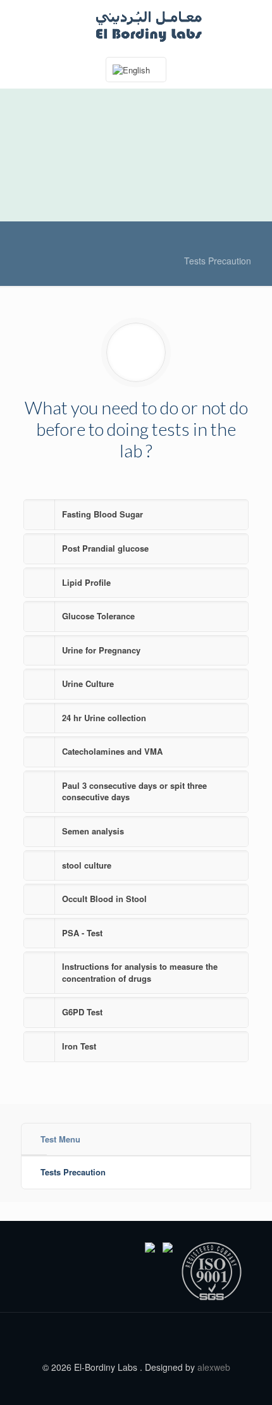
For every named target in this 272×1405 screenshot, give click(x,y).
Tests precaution (217, 260)
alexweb (213, 1367)
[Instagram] (153, 1385)
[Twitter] (136, 1385)
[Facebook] (119, 1385)
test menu (60, 1139)
